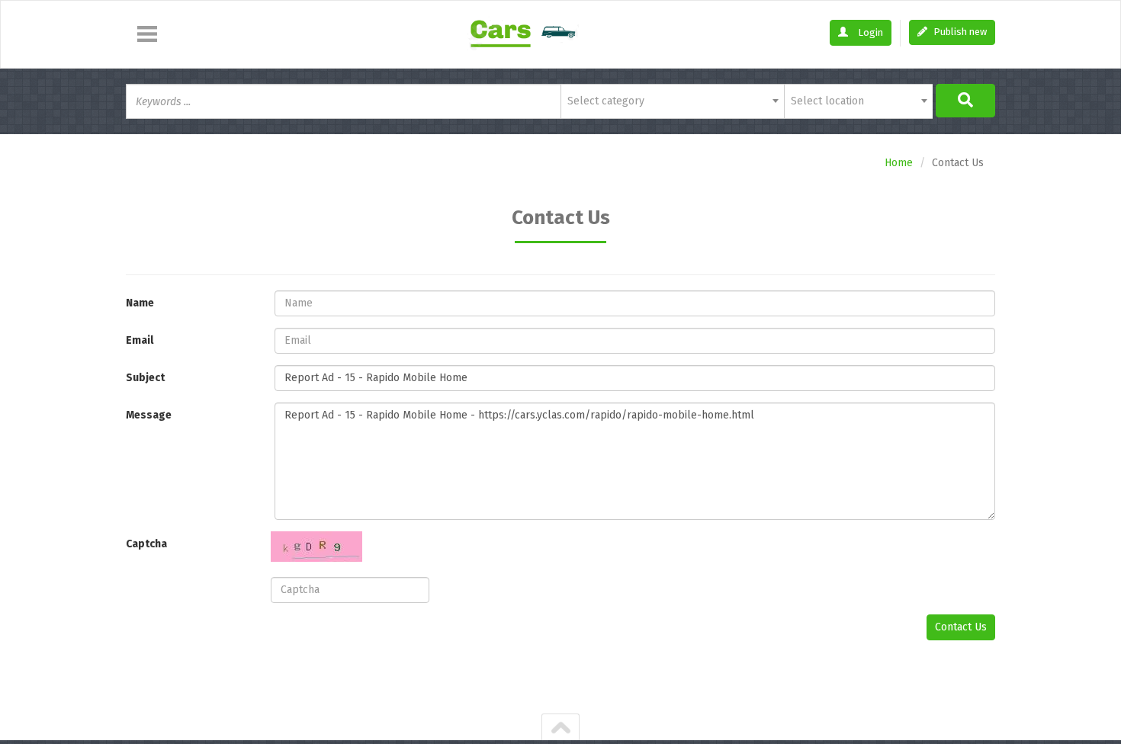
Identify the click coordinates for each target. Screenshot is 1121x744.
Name (140, 303)
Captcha (146, 543)
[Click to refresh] (316, 546)
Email (139, 340)
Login (869, 32)
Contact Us (961, 627)
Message (149, 415)
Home (899, 162)
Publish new (959, 31)
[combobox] (672, 101)
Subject (145, 377)
